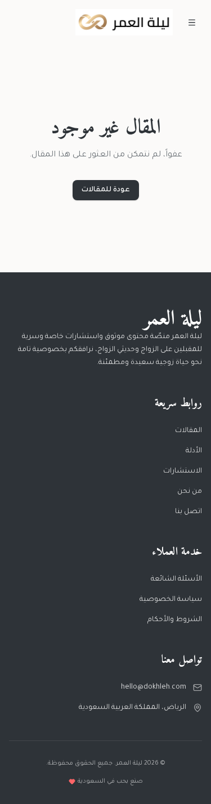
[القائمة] (192, 22)
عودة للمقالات (106, 190)
